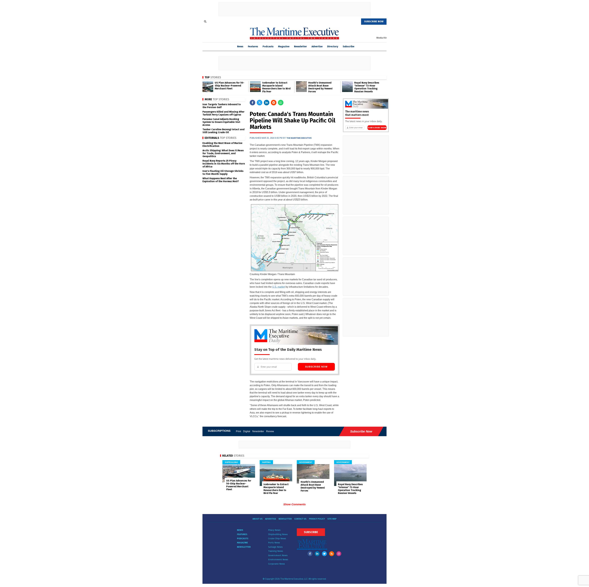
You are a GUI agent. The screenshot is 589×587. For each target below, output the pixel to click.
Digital (246, 431)
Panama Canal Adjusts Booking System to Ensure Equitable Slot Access (221, 122)
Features (253, 46)
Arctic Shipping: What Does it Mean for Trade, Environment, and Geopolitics (223, 153)
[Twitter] (324, 553)
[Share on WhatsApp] (280, 102)
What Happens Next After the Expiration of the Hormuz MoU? (220, 180)
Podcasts (268, 46)
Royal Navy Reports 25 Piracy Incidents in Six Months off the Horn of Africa (223, 163)
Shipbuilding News (278, 534)
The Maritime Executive (299, 138)
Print (238, 431)
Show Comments (294, 504)
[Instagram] (338, 553)
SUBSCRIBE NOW (373, 21)
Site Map (332, 519)
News (240, 530)
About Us (257, 519)
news (240, 46)
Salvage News (275, 547)
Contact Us (300, 519)
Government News (278, 555)
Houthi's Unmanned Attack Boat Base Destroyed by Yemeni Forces (320, 87)
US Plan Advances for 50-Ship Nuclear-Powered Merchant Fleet (229, 85)
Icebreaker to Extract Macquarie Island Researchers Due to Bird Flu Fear (276, 87)
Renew (270, 431)
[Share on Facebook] (252, 102)
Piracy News (274, 530)
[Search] (205, 22)
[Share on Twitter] (259, 102)
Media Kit (381, 37)
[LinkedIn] (317, 553)
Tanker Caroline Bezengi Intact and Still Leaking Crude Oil (223, 131)
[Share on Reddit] (273, 102)
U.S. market (278, 287)
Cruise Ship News (277, 538)
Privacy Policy (317, 519)
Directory (332, 46)
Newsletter (300, 46)
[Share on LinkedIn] (266, 102)
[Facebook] (310, 553)
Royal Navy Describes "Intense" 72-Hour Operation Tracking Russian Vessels (366, 87)
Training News (275, 551)
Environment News (278, 559)
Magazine (283, 46)
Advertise (317, 46)
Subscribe (348, 46)
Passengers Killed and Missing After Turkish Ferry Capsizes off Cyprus (223, 113)
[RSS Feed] (331, 553)
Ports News (274, 542)
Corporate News (276, 563)
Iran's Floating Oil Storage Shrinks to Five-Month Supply (222, 172)
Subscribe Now (316, 366)
